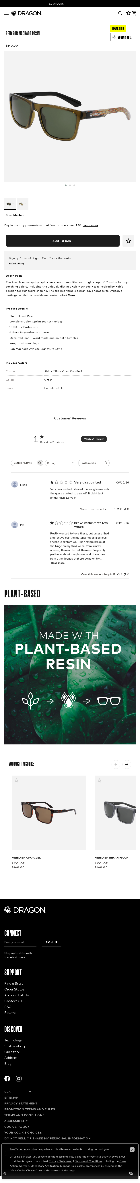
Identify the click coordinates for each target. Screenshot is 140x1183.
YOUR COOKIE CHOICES (23, 1132)
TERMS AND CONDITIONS (24, 1115)
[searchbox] (23, 463)
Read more (58, 563)
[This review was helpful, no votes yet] (118, 509)
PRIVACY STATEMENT (20, 1103)
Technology (13, 1040)
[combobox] (60, 463)
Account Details (16, 995)
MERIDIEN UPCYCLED (26, 857)
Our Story (11, 1052)
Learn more (90, 225)
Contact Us (13, 1001)
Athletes (10, 1058)
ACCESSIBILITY (16, 1120)
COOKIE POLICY (17, 1126)
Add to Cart (62, 241)
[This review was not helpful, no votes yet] (125, 509)
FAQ (7, 1007)
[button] (65, 185)
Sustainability (15, 1046)
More (71, 295)
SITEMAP (11, 1097)
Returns (10, 1012)
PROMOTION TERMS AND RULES (29, 1109)
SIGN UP (15, 263)
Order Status (14, 989)
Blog (7, 1063)
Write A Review (94, 439)
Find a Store (13, 983)
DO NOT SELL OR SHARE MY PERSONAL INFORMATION (47, 1138)
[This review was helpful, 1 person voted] (118, 574)
